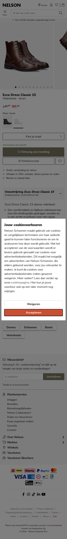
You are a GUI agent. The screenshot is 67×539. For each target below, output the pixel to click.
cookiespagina (20, 283)
